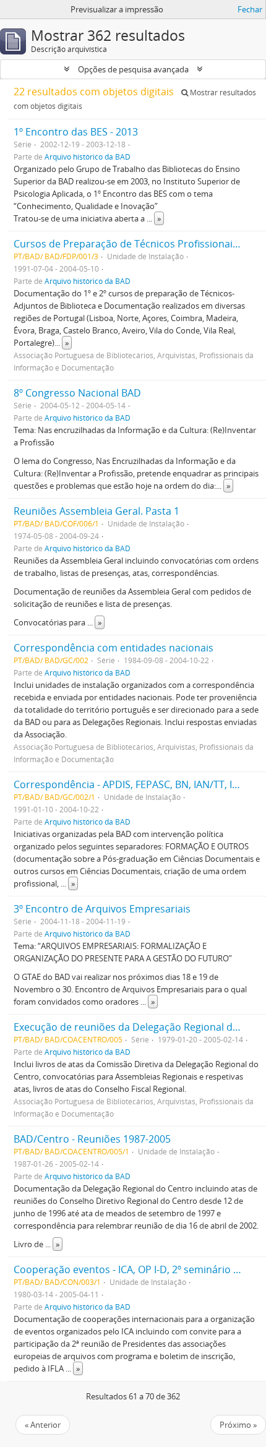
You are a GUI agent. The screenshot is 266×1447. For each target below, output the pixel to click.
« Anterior (43, 1424)
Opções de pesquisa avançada (133, 69)
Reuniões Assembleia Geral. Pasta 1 (96, 511)
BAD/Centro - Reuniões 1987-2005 (92, 1139)
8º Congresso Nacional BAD (77, 393)
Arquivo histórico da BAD (88, 156)
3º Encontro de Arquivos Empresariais (102, 909)
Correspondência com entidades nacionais (113, 648)
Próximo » (238, 1424)
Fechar (250, 9)
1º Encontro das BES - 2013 (76, 132)
